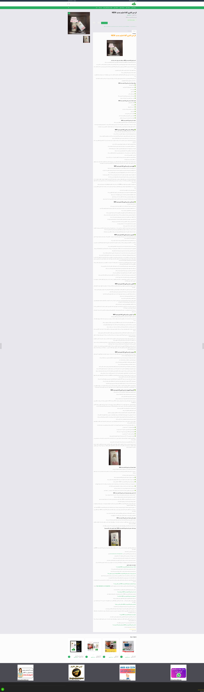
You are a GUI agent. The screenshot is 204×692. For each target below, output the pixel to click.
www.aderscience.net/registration (116, 553)
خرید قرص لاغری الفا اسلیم (115, 26)
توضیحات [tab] (134, 31)
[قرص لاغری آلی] (203, 346)
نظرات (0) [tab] (129, 31)
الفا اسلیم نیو (124, 26)
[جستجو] (68, 7)
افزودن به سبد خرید (104, 22)
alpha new (127, 26)
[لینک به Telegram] (69, 4)
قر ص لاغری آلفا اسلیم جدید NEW (108, 26)
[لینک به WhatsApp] (68, 4)
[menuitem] (134, 7)
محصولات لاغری (133, 26)
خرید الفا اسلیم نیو (121, 26)
